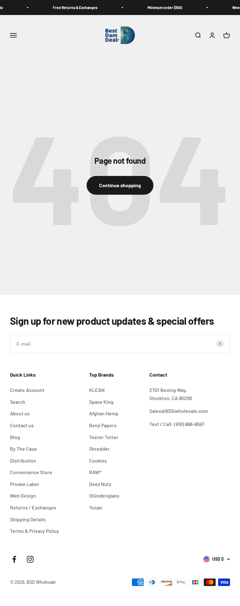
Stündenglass (104, 495)
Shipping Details (28, 519)
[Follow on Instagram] (30, 559)
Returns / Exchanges (33, 507)
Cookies (98, 460)
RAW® (95, 472)
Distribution (23, 460)
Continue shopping (120, 185)
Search (17, 402)
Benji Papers (103, 425)
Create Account (27, 390)
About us (20, 413)
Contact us (22, 425)
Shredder (99, 449)
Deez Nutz (100, 484)
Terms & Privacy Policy (34, 531)
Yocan (95, 507)
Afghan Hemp (103, 413)
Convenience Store (31, 472)
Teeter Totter (103, 437)
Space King (101, 402)
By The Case (23, 449)
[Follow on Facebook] (14, 559)
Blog (15, 437)
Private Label (24, 484)
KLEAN (97, 390)
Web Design (23, 495)
